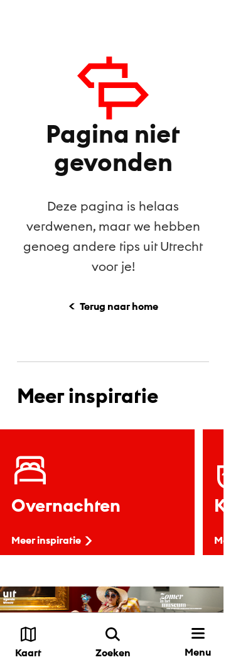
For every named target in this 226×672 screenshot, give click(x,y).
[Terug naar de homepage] (53, 18)
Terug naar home (119, 306)
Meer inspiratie (46, 540)
